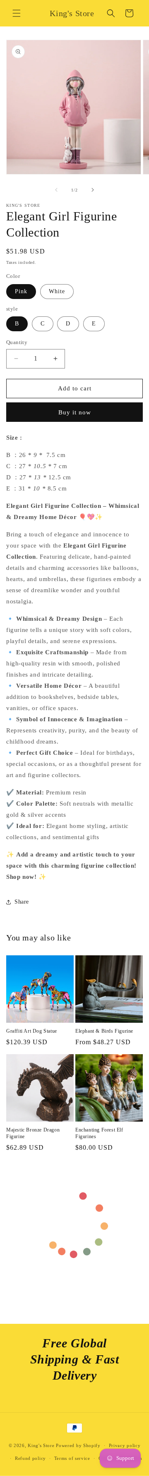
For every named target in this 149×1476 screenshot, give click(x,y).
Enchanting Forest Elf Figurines (99, 1133)
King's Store (41, 1445)
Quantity (16, 342)
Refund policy (30, 1458)
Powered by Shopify (78, 1445)
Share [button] (21, 902)
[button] (16, 13)
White (57, 291)
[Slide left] (56, 190)
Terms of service (72, 1458)
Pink (21, 291)
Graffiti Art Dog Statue (31, 1031)
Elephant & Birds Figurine (104, 1031)
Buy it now (74, 412)
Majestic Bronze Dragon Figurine (33, 1133)
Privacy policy (125, 1445)
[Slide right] (93, 190)
